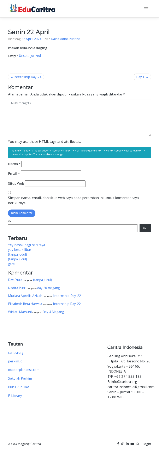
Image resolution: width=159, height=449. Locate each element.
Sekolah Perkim (20, 378)
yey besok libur (19, 250)
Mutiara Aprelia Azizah (25, 296)
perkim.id (15, 361)
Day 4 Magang (53, 312)
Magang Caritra (29, 444)
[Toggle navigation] (146, 8)
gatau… (13, 264)
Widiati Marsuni (20, 312)
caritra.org (16, 352)
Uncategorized (30, 56)
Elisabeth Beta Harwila (25, 304)
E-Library (15, 396)
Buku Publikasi (19, 387)
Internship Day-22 (67, 296)
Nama (14, 163)
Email (14, 173)
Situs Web (16, 183)
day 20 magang (48, 288)
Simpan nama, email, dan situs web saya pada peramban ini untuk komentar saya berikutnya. (73, 200)
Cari (10, 221)
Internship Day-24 (27, 77)
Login (147, 444)
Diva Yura (15, 280)
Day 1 (140, 77)
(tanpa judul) (17, 254)
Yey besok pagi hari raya (26, 245)
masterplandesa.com (23, 370)
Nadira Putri (17, 288)
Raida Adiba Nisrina (65, 39)
